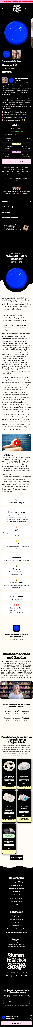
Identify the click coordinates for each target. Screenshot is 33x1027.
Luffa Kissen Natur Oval (24, 777)
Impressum (16, 892)
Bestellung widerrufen (16, 888)
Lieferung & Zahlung (16, 882)
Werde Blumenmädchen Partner (16, 932)
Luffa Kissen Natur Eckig (9, 809)
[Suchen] (26, 8)
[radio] (16, 139)
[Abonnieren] (27, 1001)
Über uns (16, 922)
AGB (16, 904)
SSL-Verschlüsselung (16, 901)
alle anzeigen (16, 858)
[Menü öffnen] (2, 8)
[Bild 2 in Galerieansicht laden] (16, 54)
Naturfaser (24, 808)
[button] (29, 8)
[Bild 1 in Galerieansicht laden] (6, 54)
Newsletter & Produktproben (16, 929)
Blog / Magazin (16, 916)
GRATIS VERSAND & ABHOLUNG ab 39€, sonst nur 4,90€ (16, 130)
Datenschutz (16, 895)
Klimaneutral (16, 926)
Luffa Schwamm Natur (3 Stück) (9, 777)
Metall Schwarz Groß (8, 842)
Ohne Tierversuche (16, 919)
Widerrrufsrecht (16, 885)
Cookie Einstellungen (16, 898)
